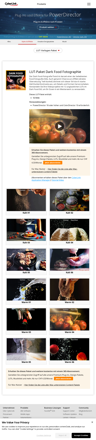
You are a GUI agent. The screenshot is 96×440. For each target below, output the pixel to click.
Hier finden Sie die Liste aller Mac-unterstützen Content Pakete (54, 170)
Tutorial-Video (58, 180)
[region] (48, 429)
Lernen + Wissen (69, 417)
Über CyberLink (8, 411)
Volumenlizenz (25, 417)
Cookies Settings (44, 435)
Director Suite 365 (80, 37)
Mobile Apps (25, 414)
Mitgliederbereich (85, 411)
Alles (9, 41)
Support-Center (69, 411)
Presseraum (7, 414)
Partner (6, 417)
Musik (64, 41)
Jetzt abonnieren (53, 162)
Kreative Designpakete (46, 41)
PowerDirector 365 (64, 37)
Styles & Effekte (27, 41)
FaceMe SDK (49, 411)
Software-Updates (70, 414)
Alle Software (25, 411)
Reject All (62, 435)
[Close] (92, 422)
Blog (80, 414)
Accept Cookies (81, 435)
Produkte (41, 4)
